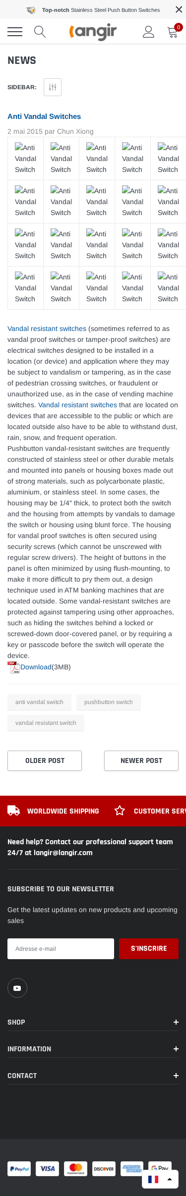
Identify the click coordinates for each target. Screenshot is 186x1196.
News (21, 60)
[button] (160, 1179)
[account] (149, 32)
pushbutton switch (108, 702)
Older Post (44, 761)
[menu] (14, 31)
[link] (17, 988)
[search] (40, 31)
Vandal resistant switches (46, 328)
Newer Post (141, 761)
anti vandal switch (39, 702)
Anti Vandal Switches (44, 116)
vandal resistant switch (45, 722)
